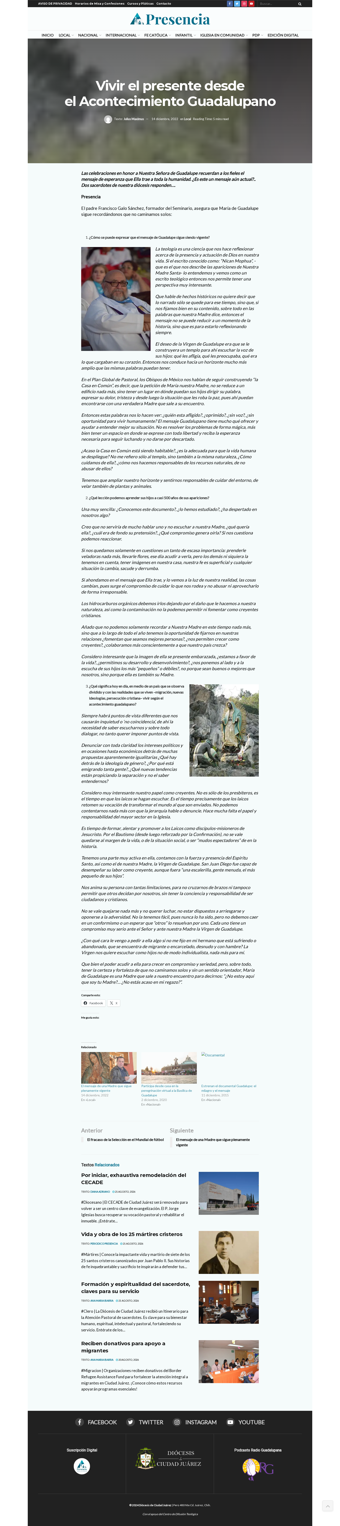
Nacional (88, 35)
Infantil (183, 35)
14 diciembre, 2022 (164, 119)
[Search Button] (299, 3)
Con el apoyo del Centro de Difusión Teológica (170, 1514)
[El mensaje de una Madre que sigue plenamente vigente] (109, 1068)
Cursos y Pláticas (140, 3)
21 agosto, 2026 (124, 1191)
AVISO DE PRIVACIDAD (55, 3)
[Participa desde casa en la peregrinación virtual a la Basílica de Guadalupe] (169, 1068)
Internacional (121, 35)
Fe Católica (155, 35)
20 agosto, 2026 (128, 1359)
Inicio (48, 35)
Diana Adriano (100, 1191)
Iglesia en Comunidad (222, 35)
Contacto (163, 3)
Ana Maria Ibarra (101, 1300)
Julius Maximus (134, 119)
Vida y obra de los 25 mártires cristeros (131, 1234)
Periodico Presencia (104, 1243)
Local (64, 35)
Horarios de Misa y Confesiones (99, 3)
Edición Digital (283, 35)
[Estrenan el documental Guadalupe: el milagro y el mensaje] (229, 1068)
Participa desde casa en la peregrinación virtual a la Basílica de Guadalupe (166, 1090)
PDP (256, 35)
